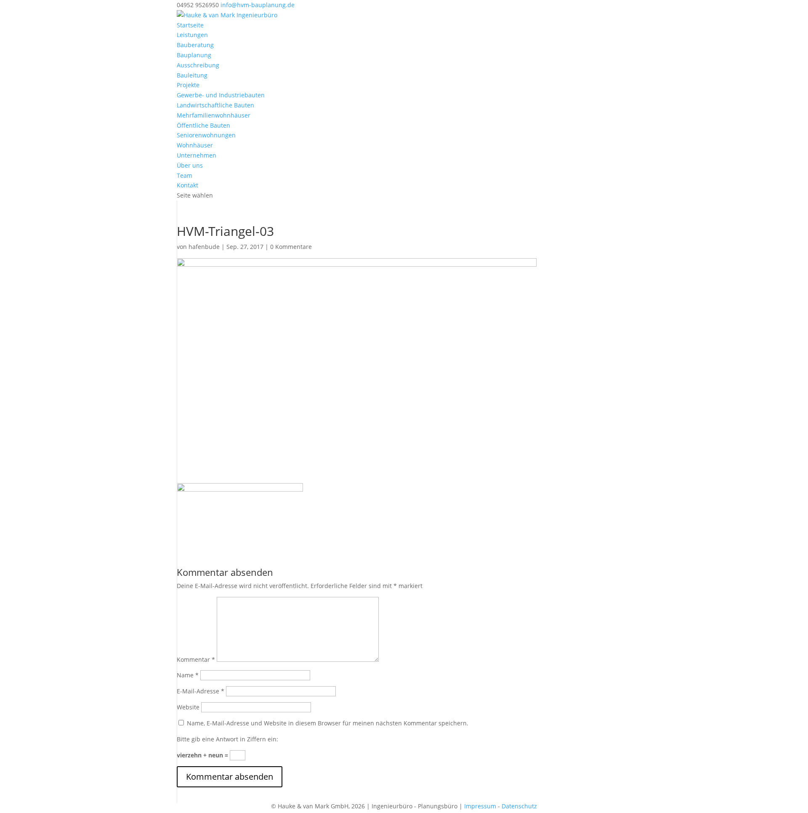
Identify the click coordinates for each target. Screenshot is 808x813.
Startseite (190, 25)
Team (184, 175)
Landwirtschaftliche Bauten (215, 105)
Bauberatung (195, 45)
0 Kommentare (291, 247)
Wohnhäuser (195, 145)
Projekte (188, 85)
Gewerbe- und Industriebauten (221, 95)
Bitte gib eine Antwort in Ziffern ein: (227, 739)
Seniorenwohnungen (206, 135)
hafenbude (204, 247)
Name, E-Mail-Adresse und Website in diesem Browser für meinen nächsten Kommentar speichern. (327, 723)
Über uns (190, 165)
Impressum (480, 806)
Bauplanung (194, 55)
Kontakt (187, 185)
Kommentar (196, 659)
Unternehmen (196, 155)
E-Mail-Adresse (200, 691)
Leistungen (192, 35)
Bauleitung (192, 75)
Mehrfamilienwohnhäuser (213, 115)
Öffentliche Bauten (203, 125)
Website (188, 707)
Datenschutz (519, 806)
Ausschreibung (198, 65)
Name (188, 675)
